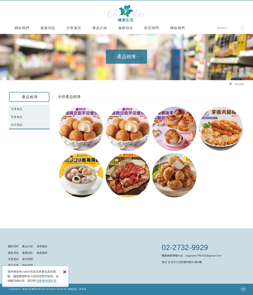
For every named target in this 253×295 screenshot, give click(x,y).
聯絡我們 (177, 28)
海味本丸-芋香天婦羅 (221, 129)
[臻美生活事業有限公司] (126, 13)
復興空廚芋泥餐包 (81, 129)
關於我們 (22, 28)
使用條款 (42, 246)
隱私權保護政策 (46, 280)
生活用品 (16, 124)
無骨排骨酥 (174, 175)
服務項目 (125, 28)
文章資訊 (73, 28)
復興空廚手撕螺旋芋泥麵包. (174, 129)
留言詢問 (151, 28)
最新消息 (48, 28)
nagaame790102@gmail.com (203, 255)
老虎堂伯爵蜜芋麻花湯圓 (81, 175)
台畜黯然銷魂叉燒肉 (127, 175)
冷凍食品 (16, 108)
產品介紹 (99, 28)
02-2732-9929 (185, 247)
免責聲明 (42, 252)
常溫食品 (16, 116)
